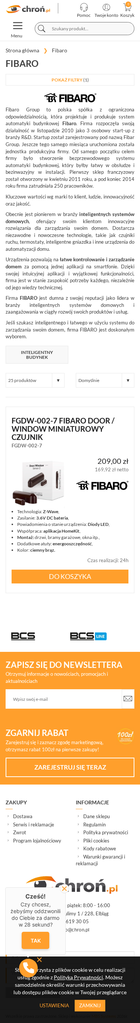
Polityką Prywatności (78, 977)
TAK (36, 940)
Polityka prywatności (105, 832)
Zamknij (90, 1005)
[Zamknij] (64, 888)
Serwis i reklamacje (33, 825)
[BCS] (40, 636)
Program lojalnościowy (37, 841)
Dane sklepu (96, 816)
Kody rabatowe (99, 848)
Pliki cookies (96, 841)
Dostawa (22, 816)
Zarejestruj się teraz (70, 767)
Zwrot (19, 832)
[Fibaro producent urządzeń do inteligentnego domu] (29, 9)
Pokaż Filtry (70, 80)
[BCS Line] (99, 636)
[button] (28, 968)
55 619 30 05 (73, 921)
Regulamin (94, 825)
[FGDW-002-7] (38, 482)
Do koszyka (70, 576)
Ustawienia (54, 1005)
